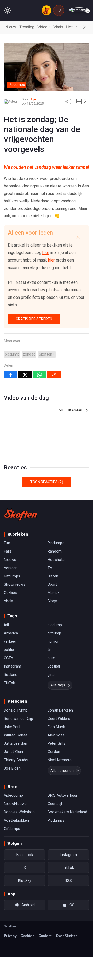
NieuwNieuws (15, 803)
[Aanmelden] (79, 10)
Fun (7, 543)
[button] (84, 27)
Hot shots (75, 27)
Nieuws (10, 559)
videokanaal (71, 410)
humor (53, 641)
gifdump (54, 633)
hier (45, 252)
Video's (43, 27)
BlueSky (24, 880)
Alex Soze (56, 735)
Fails (8, 551)
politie (9, 649)
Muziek (53, 592)
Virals (58, 27)
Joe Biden (12, 768)
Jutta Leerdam (16, 743)
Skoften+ (47, 354)
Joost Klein (13, 751)
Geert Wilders (59, 718)
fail (6, 624)
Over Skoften (67, 936)
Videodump (13, 795)
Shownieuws (14, 584)
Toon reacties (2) (46, 482)
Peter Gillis (56, 743)
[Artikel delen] (68, 101)
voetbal (54, 666)
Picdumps (56, 543)
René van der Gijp (18, 718)
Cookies (27, 936)
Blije (33, 99)
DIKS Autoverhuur (63, 795)
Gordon (54, 751)
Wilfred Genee (15, 735)
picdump (12, 354)
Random (55, 551)
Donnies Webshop (19, 812)
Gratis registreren (34, 319)
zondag (29, 354)
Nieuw (10, 27)
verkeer (10, 641)
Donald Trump (15, 710)
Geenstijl (55, 803)
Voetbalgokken (16, 820)
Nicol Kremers (60, 760)
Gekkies (10, 592)
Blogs (52, 601)
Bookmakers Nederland (67, 812)
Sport (52, 584)
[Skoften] (20, 514)
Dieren (53, 576)
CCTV (8, 658)
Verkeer (10, 568)
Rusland (10, 674)
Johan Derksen (60, 710)
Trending (26, 27)
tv (49, 649)
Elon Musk (56, 726)
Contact (45, 936)
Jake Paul (12, 726)
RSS (68, 880)
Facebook (24, 854)
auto (51, 658)
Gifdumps (12, 576)
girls (51, 674)
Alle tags (57, 685)
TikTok (9, 682)
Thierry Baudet (16, 760)
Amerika (11, 633)
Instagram (12, 666)
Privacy (10, 936)
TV (50, 568)
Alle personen (62, 770)
